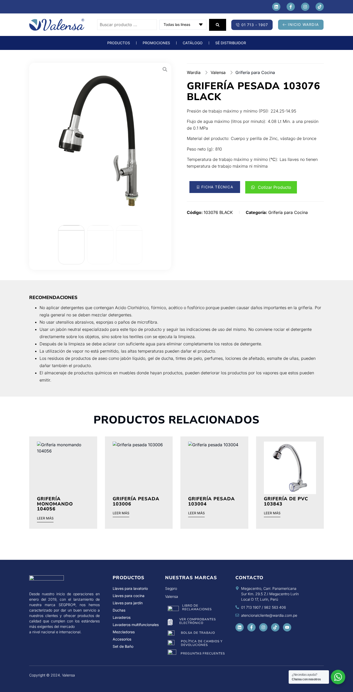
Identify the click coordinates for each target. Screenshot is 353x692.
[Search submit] (217, 25)
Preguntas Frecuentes (203, 653)
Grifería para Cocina (255, 72)
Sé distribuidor (230, 43)
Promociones (156, 43)
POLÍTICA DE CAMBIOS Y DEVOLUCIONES (201, 643)
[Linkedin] (276, 7)
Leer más (45, 518)
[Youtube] (287, 627)
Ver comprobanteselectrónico (197, 621)
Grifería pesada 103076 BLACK (253, 91)
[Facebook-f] (291, 7)
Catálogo (193, 43)
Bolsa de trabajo (198, 633)
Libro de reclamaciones (197, 607)
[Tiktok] (320, 7)
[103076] (100, 142)
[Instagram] (305, 7)
